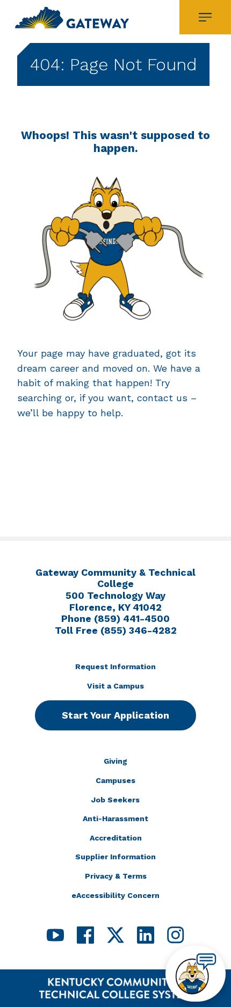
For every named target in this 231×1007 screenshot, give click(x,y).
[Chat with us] (195, 974)
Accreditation (116, 838)
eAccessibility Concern (115, 895)
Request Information (115, 666)
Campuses (115, 780)
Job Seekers (115, 799)
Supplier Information (115, 856)
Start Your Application (115, 715)
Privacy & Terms (116, 876)
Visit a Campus (115, 686)
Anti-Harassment (115, 818)
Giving (115, 761)
